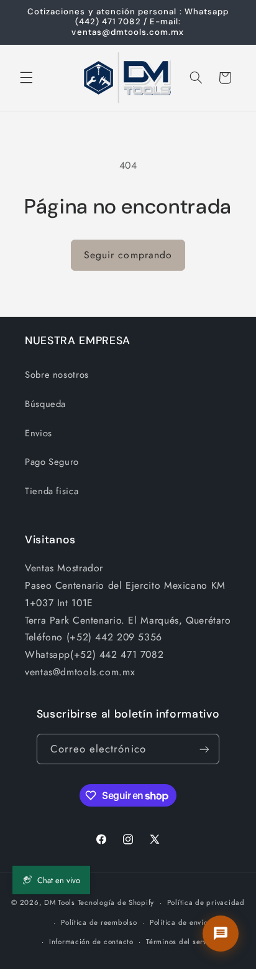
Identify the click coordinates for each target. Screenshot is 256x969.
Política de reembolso (99, 922)
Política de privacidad (206, 902)
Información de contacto (91, 942)
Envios (38, 433)
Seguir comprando (128, 255)
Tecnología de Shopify (116, 902)
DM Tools (59, 902)
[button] (26, 77)
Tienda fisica (51, 491)
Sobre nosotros (57, 375)
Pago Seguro (52, 462)
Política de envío (179, 922)
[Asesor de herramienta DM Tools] (221, 933)
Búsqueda (45, 404)
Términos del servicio (182, 942)
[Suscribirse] (204, 749)
